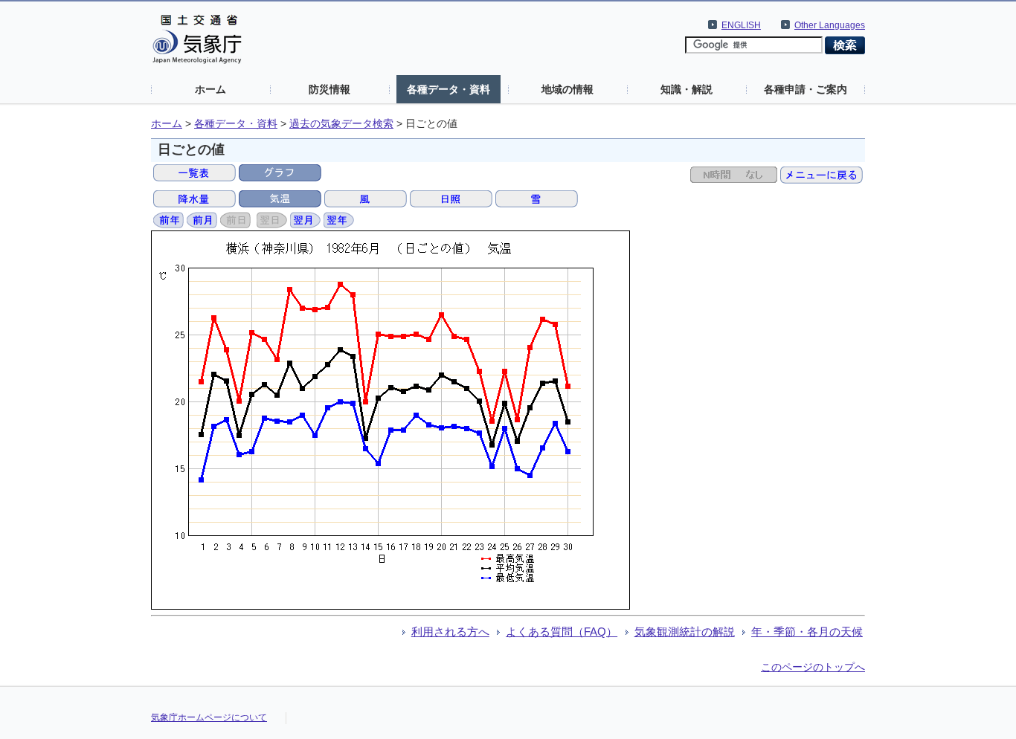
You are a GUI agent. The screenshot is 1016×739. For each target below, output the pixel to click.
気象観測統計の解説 (684, 631)
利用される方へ (450, 631)
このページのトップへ (813, 667)
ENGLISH (741, 25)
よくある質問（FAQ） (561, 631)
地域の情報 (567, 89)
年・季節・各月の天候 (807, 631)
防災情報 (329, 89)
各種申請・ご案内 (805, 89)
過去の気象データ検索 (341, 123)
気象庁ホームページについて (209, 717)
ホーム (210, 89)
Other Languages (829, 25)
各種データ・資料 (448, 89)
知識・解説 (686, 89)
